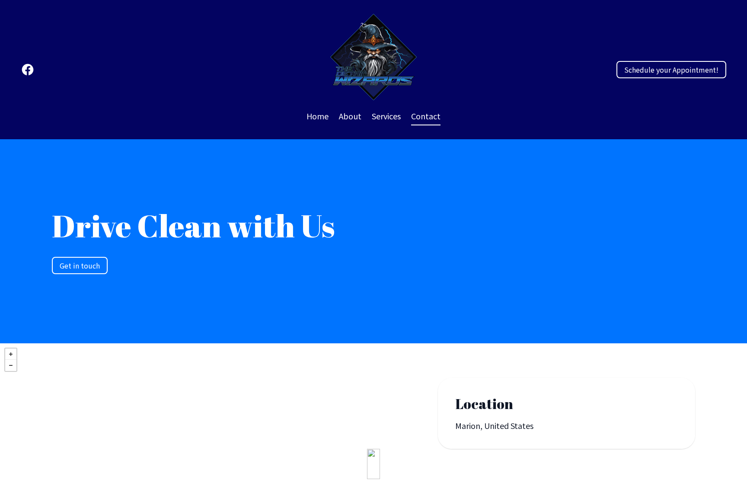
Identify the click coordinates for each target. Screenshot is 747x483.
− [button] (10, 365)
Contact (426, 116)
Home (317, 116)
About (350, 116)
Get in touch (80, 265)
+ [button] (10, 354)
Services (386, 116)
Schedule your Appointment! (671, 69)
